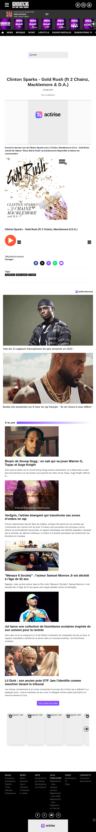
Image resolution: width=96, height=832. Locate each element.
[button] (16, 729)
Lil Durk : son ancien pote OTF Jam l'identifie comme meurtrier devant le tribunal (43, 682)
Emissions (9, 778)
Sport (31, 32)
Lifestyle (43, 32)
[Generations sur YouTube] (51, 815)
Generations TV (83, 32)
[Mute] (47, 14)
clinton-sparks (21, 275)
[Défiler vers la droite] (86, 729)
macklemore (10, 275)
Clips (67, 784)
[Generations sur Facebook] (37, 815)
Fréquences (10, 793)
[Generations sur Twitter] (44, 815)
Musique (20, 32)
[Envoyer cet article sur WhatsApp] (54, 264)
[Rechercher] (83, 5)
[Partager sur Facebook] (35, 264)
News (10, 32)
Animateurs (10, 781)
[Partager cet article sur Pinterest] (48, 264)
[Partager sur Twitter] (41, 264)
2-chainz (32, 275)
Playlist (8, 784)
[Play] (3, 22)
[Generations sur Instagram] (58, 815)
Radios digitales (61, 32)
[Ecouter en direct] (78, 5)
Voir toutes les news (48, 703)
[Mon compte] (89, 5)
